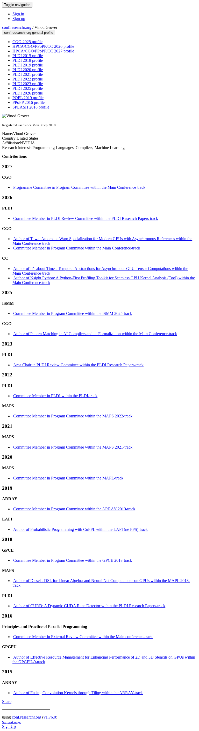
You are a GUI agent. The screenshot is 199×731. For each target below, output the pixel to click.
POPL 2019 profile (28, 98)
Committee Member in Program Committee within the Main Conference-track (76, 248)
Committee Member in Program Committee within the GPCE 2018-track (72, 560)
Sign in (18, 14)
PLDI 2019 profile (27, 65)
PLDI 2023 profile (27, 84)
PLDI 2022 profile (27, 79)
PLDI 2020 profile (27, 69)
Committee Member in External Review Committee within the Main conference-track (83, 636)
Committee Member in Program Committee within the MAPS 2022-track (72, 416)
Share (6, 701)
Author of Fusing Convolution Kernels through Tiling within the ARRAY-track (78, 693)
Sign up (18, 18)
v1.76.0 (50, 717)
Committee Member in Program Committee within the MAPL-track (68, 478)
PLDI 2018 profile (27, 60)
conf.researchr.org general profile (28, 33)
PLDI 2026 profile (27, 93)
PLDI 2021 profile (27, 74)
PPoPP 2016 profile (28, 102)
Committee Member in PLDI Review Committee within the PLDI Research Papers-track (85, 218)
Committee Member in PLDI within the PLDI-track (55, 396)
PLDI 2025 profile (27, 88)
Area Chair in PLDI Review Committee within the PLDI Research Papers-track (78, 365)
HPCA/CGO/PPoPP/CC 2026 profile (43, 46)
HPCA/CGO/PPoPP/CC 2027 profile (43, 51)
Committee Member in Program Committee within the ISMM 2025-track (72, 313)
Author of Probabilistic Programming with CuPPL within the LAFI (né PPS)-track (80, 529)
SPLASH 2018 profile (30, 107)
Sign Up (9, 726)
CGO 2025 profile (27, 41)
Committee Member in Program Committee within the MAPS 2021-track (72, 447)
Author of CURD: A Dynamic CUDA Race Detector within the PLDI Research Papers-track (89, 606)
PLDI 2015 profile (27, 55)
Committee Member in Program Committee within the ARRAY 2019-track (74, 509)
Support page (11, 722)
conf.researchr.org (16, 27)
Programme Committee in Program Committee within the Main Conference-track (79, 187)
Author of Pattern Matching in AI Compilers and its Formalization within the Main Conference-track (95, 333)
